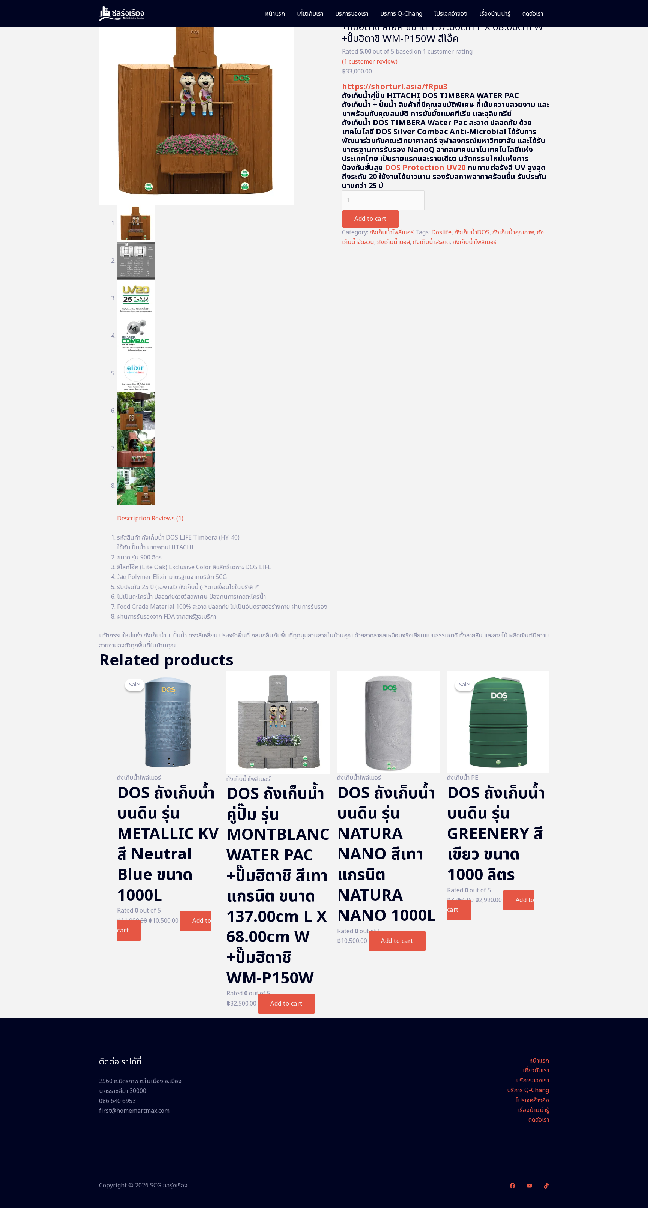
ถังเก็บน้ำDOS (471, 232)
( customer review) (370, 61)
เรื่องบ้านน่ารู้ (494, 13)
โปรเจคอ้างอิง (450, 13)
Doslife (441, 232)
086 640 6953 (117, 1101)
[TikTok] (546, 1186)
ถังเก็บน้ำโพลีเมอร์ (392, 232)
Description (133, 518)
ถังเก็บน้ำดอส (393, 242)
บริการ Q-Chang (401, 13)
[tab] (133, 518)
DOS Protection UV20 (425, 168)
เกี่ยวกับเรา (310, 13)
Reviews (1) (167, 518)
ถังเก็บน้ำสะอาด (431, 242)
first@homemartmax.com (134, 1110)
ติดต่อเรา (532, 13)
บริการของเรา (351, 13)
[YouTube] (529, 1186)
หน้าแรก (275, 13)
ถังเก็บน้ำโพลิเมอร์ (474, 242)
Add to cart (370, 218)
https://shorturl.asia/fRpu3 (394, 87)
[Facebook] (512, 1186)
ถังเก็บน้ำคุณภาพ (513, 232)
